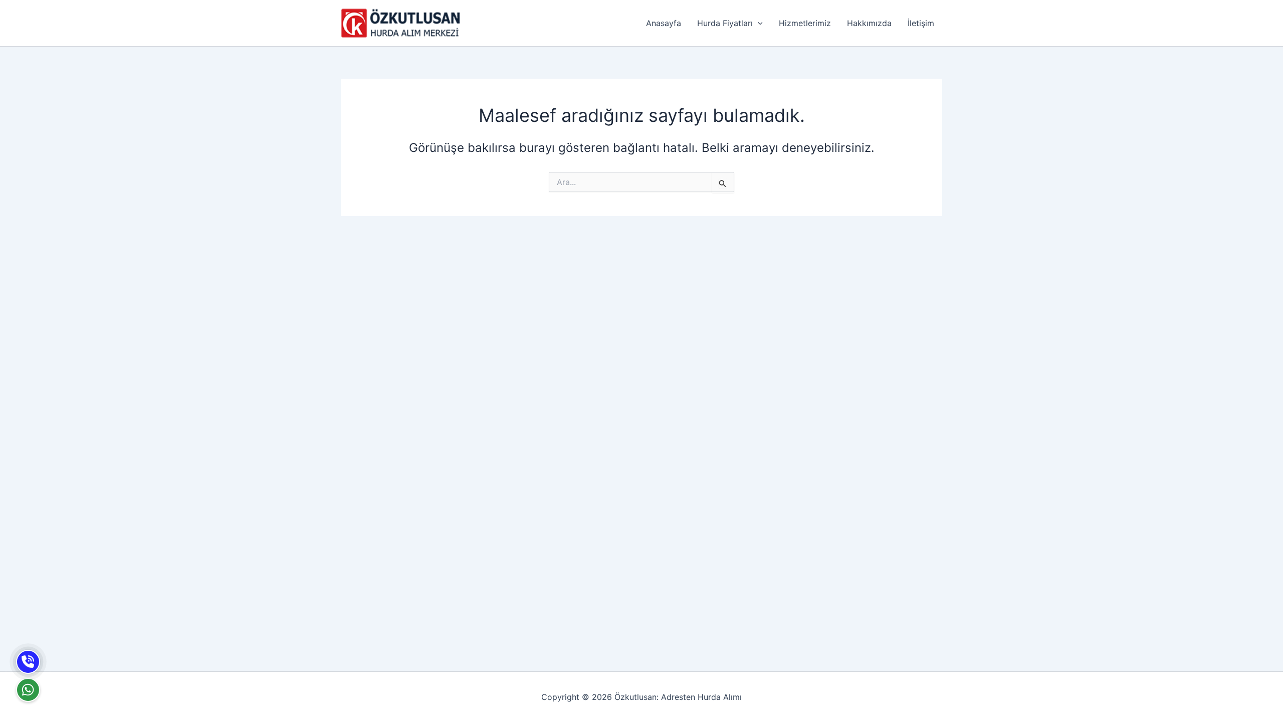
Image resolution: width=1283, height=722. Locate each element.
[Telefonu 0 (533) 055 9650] (28, 662)
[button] (758, 23)
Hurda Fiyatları (725, 23)
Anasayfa (663, 23)
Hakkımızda (869, 23)
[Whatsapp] (28, 690)
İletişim (921, 23)
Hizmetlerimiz (805, 23)
